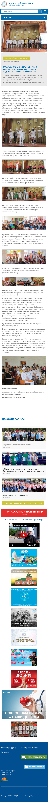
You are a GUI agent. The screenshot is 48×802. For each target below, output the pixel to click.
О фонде (22, 747)
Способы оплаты (36, 757)
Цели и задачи (32, 747)
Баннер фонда (36, 766)
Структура (13, 747)
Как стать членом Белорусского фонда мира (25, 513)
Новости (4, 747)
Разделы (7, 17)
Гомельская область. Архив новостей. (16, 58)
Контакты (5, 752)
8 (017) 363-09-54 (7, 775)
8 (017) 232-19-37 (7, 773)
